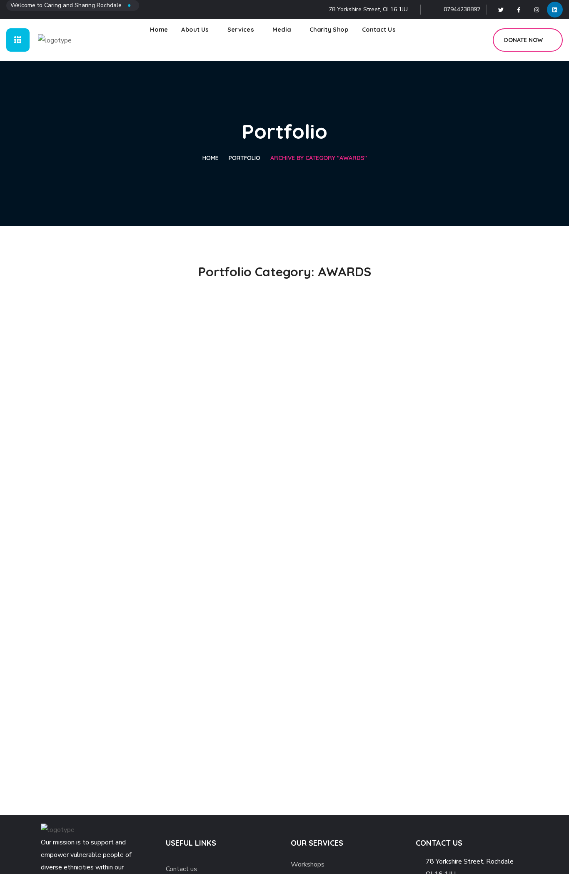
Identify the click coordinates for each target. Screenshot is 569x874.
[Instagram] (537, 9)
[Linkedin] (555, 9)
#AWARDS (76, 280)
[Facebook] (519, 9)
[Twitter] (501, 9)
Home (210, 158)
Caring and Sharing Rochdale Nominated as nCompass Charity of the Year (280, 246)
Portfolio (244, 158)
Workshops (307, 864)
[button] (477, 40)
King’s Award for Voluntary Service (438, 259)
